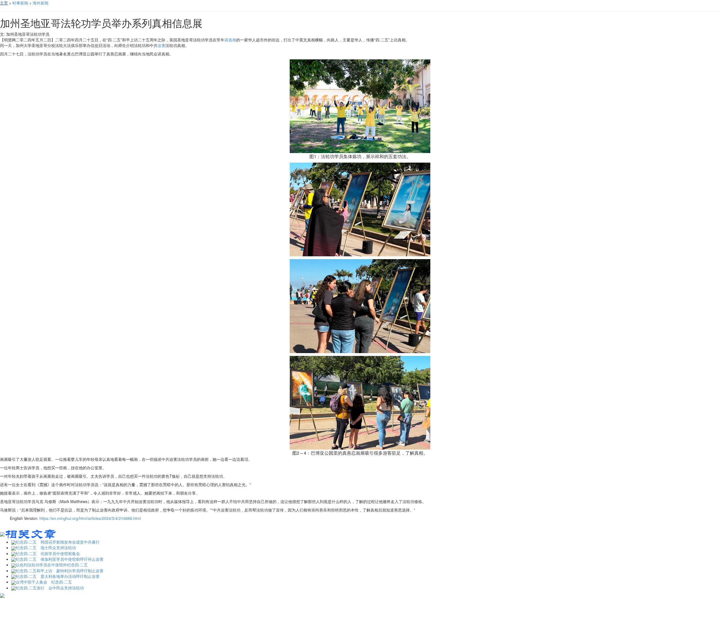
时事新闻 (20, 3)
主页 (4, 3)
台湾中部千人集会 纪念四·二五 (44, 582)
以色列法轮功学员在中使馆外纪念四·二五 (52, 564)
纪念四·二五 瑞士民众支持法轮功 (46, 547)
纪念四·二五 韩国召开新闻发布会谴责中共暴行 (58, 542)
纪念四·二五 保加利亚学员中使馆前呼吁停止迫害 (60, 559)
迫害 (161, 45)
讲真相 (230, 39)
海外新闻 (40, 3)
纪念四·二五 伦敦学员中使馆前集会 (48, 553)
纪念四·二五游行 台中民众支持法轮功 (50, 588)
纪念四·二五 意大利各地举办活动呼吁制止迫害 (58, 576)
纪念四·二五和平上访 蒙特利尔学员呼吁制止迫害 (60, 570)
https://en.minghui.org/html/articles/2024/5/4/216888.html (90, 518)
